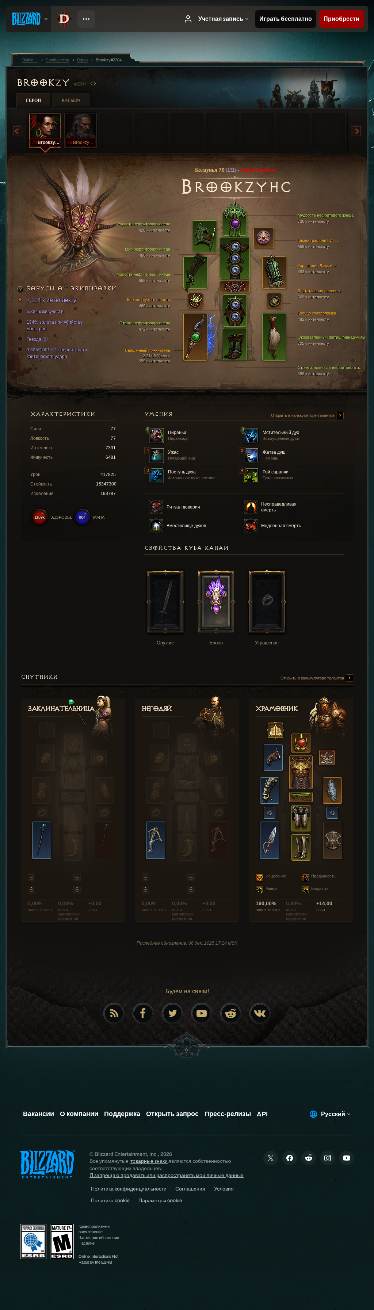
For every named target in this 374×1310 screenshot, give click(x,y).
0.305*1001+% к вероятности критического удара (57, 353)
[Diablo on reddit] (231, 1013)
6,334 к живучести (45, 311)
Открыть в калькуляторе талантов (303, 415)
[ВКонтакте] (260, 1013)
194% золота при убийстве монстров (55, 325)
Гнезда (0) (37, 339)
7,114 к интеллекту (51, 300)
